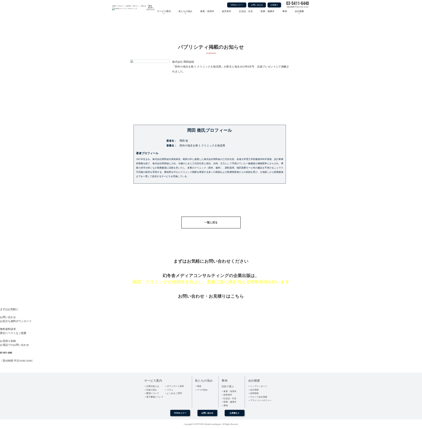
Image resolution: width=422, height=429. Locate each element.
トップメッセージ (258, 386)
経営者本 (226, 11)
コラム (170, 390)
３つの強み (202, 390)
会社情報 (254, 390)
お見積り (274, 5)
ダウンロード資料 (175, 386)
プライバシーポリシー (260, 400)
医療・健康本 (267, 11)
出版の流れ (151, 390)
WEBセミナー (237, 5)
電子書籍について (154, 397)
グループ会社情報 (258, 397)
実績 (199, 386)
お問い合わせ (257, 5)
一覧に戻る (211, 222)
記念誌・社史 (246, 11)
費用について (152, 393)
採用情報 (254, 393)
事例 (284, 11)
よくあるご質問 (174, 393)
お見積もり (235, 413)
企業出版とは (152, 386)
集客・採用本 (207, 11)
